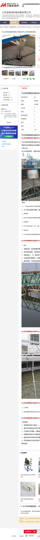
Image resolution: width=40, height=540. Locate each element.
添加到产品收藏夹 (6, 144)
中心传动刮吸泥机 (25, 511)
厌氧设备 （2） (7, 95)
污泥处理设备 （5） (8, 97)
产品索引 (4, 141)
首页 (1, 27)
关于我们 (14, 536)
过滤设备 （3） (7, 92)
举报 (14, 79)
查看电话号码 (7, 111)
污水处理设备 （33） (8, 100)
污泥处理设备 (12, 27)
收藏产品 (6, 79)
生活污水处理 (24, 513)
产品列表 (5, 27)
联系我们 (22, 536)
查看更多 (9, 122)
